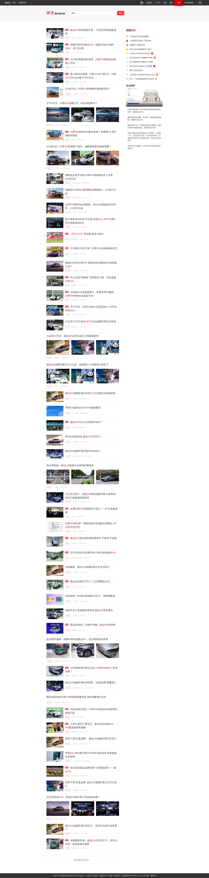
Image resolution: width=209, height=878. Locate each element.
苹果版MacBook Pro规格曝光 (83, 407)
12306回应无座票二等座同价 (140, 40)
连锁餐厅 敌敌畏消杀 (137, 45)
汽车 (67, 327)
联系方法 (95, 875)
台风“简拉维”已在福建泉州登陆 (141, 57)
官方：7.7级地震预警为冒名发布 (141, 79)
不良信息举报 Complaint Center (131, 875)
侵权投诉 (153, 875)
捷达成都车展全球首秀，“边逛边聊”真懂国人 (90, 682)
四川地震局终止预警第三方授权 (141, 62)
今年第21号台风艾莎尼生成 (139, 53)
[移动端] (142, 2)
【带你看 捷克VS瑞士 (87, 233)
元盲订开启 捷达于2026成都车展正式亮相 (90, 321)
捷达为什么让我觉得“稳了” (86, 422)
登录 (178, 3)
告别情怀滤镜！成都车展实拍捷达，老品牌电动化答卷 (77, 639)
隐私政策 (117, 875)
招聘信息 (103, 875)
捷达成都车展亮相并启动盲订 (82, 451)
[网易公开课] (149, 2)
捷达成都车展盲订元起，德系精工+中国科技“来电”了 (77, 364)
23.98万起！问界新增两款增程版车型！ (88, 88)
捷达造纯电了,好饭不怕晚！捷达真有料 (93, 624)
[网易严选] (158, 2)
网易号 (68, 94)
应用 (14, 3)
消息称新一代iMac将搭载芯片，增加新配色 (90, 595)
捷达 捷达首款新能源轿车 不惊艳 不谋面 (93, 538)
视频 (67, 38)
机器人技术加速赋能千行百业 (140, 49)
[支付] (165, 2)
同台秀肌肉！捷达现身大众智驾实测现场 (69, 465)
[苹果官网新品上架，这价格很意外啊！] (144, 97)
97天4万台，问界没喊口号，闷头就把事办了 (71, 103)
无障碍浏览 (22, 3)
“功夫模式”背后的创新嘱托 (139, 36)
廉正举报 (146, 875)
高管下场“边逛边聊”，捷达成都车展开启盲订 (90, 738)
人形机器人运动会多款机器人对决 (142, 74)
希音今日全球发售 (136, 70)
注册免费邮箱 (188, 3)
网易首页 (8, 3)
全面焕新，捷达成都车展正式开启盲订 (87, 567)
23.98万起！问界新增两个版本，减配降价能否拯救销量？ (79, 146)
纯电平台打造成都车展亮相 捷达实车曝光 (89, 610)
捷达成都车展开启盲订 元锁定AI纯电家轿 (90, 393)
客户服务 (110, 875)
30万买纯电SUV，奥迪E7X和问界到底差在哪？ (73, 797)
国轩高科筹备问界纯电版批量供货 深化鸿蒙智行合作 (76, 697)
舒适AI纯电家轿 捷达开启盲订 (83, 436)
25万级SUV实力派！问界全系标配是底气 (93, 248)
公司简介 (88, 875)
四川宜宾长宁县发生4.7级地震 (140, 66)
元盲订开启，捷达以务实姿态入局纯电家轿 (72, 335)
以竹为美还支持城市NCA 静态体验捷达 (93, 552)
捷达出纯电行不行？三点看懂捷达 (90, 581)
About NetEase (79, 875)
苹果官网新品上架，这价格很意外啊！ (143, 102)
